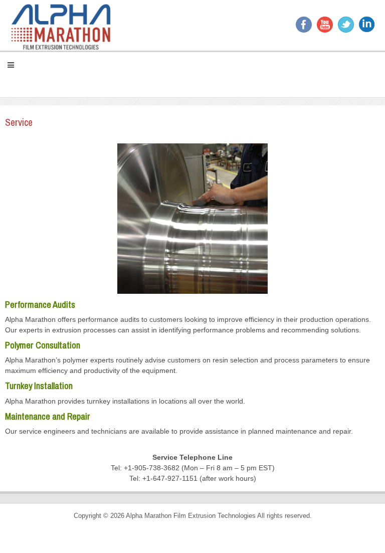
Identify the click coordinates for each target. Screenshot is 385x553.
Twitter (346, 25)
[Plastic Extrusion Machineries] (61, 25)
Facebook (304, 25)
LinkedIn (367, 25)
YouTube (325, 25)
